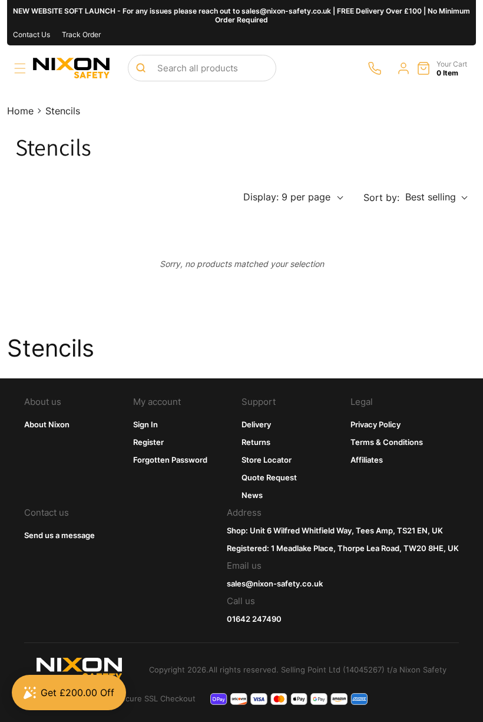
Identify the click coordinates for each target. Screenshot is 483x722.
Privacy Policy (375, 424)
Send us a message (59, 535)
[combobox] (202, 68)
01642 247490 (254, 619)
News (252, 495)
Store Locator (267, 459)
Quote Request (269, 477)
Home (20, 111)
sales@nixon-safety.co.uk (275, 583)
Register (148, 442)
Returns (256, 442)
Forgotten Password (170, 459)
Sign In (145, 424)
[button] (20, 68)
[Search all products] (141, 68)
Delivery (256, 424)
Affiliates (366, 459)
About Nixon (47, 424)
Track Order (81, 34)
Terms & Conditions (386, 442)
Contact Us (31, 34)
